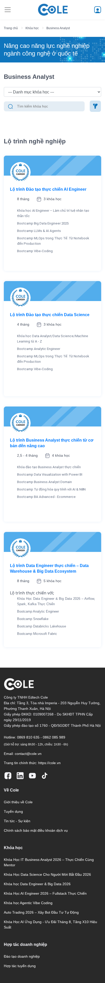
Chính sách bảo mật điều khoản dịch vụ (36, 830)
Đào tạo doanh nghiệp (22, 956)
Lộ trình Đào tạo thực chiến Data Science (49, 315)
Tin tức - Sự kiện (17, 821)
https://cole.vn (49, 763)
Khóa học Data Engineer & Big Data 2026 (37, 884)
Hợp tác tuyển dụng (20, 966)
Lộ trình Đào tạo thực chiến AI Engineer (48, 189)
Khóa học (32, 28)
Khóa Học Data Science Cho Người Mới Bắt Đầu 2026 (47, 874)
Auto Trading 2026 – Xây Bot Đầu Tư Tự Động (41, 912)
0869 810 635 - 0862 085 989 (41, 737)
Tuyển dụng (13, 811)
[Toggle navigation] (7, 10)
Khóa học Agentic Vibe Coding (28, 903)
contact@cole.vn (28, 754)
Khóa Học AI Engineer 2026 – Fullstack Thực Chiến (45, 893)
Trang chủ (11, 28)
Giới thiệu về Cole (18, 802)
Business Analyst (58, 28)
